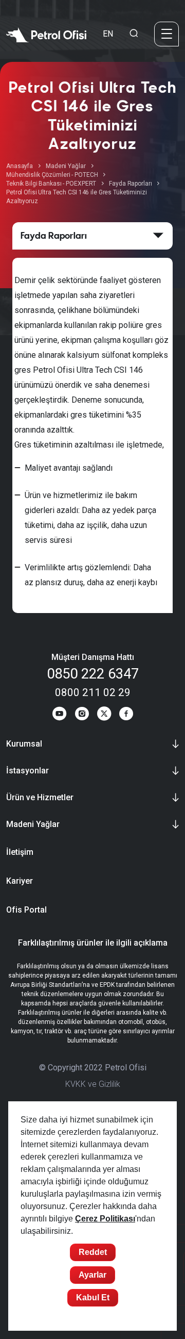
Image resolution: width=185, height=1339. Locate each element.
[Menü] (166, 34)
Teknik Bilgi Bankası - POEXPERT (51, 183)
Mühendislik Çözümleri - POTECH (52, 174)
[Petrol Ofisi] (46, 33)
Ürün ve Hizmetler (39, 797)
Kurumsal (24, 744)
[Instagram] (81, 715)
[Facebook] (126, 715)
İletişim (19, 852)
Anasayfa (19, 166)
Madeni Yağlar (65, 166)
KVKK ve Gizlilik (92, 1084)
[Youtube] (59, 715)
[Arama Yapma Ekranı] (133, 34)
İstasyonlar (27, 770)
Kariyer (19, 881)
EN (108, 34)
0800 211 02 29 (93, 692)
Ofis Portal (26, 910)
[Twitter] (104, 715)
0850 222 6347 (93, 674)
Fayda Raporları (130, 183)
